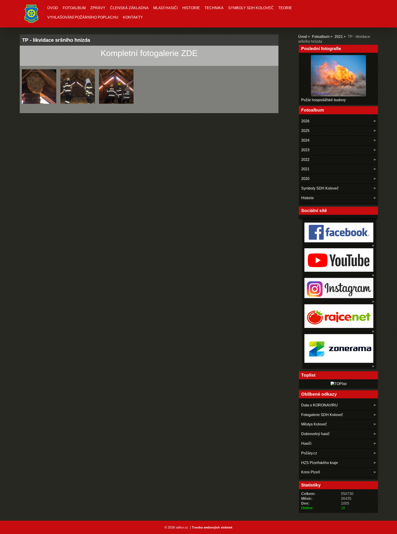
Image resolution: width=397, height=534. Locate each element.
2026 (305, 121)
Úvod (52, 8)
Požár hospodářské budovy (323, 100)
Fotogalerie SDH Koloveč (322, 415)
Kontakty (133, 17)
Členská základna (129, 8)
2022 (305, 160)
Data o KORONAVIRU (319, 405)
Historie (191, 8)
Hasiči (306, 443)
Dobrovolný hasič (315, 434)
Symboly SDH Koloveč (251, 8)
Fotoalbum (74, 8)
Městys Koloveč (314, 424)
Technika (214, 8)
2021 (339, 37)
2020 (305, 179)
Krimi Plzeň (310, 472)
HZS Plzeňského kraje (319, 463)
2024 (305, 140)
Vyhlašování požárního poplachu (82, 17)
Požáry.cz (309, 453)
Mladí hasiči (165, 8)
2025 (305, 131)
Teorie (285, 8)
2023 (305, 150)
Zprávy (97, 8)
